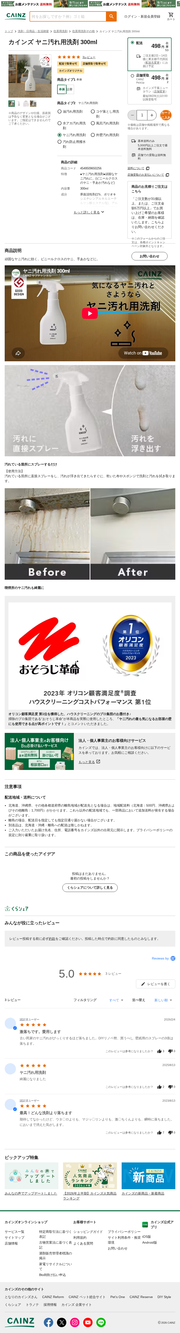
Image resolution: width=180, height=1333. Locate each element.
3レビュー (88, 57)
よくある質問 (83, 1243)
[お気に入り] (43, 62)
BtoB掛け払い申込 (52, 1275)
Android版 (149, 1242)
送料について (136, 168)
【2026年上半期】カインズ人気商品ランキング (89, 1196)
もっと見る (87, 762)
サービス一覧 (14, 1232)
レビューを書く (158, 984)
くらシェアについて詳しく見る (90, 887)
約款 (52, 939)
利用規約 (79, 1237)
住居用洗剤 (60, 31)
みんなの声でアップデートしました (31, 1193)
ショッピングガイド (88, 1232)
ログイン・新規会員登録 (142, 16)
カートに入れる (166, 115)
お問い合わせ (149, 256)
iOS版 (146, 1236)
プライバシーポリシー (124, 1232)
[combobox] (64, 16)
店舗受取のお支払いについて (146, 174)
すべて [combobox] (114, 1000)
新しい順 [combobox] (161, 1000)
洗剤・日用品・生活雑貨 (33, 31)
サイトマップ (14, 1237)
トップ (9, 31)
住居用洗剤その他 (83, 31)
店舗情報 (11, 1243)
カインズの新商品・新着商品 (143, 1193)
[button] (111, 16)
